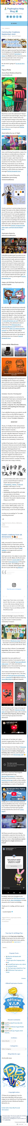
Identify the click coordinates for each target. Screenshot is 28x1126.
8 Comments (5, 527)
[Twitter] (17, 16)
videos (3, 919)
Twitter (14, 484)
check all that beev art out (10, 321)
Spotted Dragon (16, 36)
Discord (20, 484)
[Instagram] (14, 16)
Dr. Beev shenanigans (15, 900)
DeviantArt (8, 484)
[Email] (11, 16)
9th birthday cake (18, 754)
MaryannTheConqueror (8, 776)
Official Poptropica (15, 612)
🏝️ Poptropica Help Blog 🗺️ (14, 10)
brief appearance (14, 562)
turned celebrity (16, 560)
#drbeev (20, 567)
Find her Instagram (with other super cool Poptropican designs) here (13, 227)
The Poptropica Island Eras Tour (17, 968)
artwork (8, 523)
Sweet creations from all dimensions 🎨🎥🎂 (12, 536)
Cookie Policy (8, 1119)
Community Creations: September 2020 (11, 33)
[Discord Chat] (7, 16)
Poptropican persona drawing (16, 675)
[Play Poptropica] (20, 16)
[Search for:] (14, 947)
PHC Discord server (19, 898)
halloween (19, 523)
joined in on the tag (7, 780)
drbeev (13, 523)
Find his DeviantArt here (14, 171)
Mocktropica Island (15, 641)
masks (3, 525)
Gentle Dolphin (18, 538)
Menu (15, 23)
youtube (8, 919)
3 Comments (5, 921)
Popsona (8, 677)
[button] (7, 351)
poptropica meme (16, 917)
